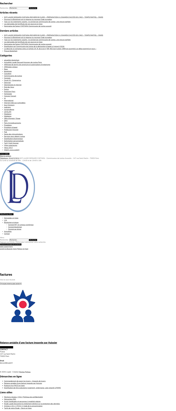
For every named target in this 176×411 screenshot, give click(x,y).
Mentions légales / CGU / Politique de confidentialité (23, 397)
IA (5, 98)
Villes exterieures (10, 145)
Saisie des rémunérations (13, 134)
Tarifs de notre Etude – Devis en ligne (18, 408)
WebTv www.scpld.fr (11, 150)
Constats (7, 78)
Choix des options (6, 347)
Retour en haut (22, 249)
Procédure (8, 125)
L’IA (5, 220)
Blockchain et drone (11, 222)
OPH (6, 121)
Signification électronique (13, 139)
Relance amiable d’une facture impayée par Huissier (23, 383)
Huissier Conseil (10, 96)
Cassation (7, 74)
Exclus (6, 89)
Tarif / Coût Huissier (11, 143)
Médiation (7, 116)
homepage (8, 94)
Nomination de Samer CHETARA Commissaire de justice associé (27, 26)
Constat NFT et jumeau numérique (21, 225)
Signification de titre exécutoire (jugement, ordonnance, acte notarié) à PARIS (32, 388)
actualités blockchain (11, 60)
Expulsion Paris (9, 91)
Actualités (8, 231)
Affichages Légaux (11, 67)
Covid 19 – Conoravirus (12, 80)
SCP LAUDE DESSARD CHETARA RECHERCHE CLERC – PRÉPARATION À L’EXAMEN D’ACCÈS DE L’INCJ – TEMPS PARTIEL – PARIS (53, 17)
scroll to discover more (8, 249)
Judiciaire (7, 107)
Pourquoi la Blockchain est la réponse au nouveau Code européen (28, 19)
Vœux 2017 (8, 148)
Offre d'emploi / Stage (12, 118)
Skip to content (5, 156)
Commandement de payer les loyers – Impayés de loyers (25, 381)
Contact (7, 234)
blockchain (8, 71)
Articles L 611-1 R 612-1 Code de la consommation (23, 406)
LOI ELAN (7, 112)
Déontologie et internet (12, 85)
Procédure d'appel (10, 127)
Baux (6, 69)
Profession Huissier (11, 130)
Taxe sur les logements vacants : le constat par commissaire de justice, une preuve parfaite (37, 22)
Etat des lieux (9, 87)
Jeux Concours (9, 105)
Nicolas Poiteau (25, 372)
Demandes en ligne (11, 218)
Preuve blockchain (10, 51)
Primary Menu (6, 214)
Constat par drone (14, 229)
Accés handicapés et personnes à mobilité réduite (22, 401)
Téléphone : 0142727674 (9, 158)
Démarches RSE (10, 399)
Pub (5, 132)
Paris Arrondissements (12, 123)
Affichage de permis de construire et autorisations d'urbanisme (27, 65)
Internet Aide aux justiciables (14, 103)
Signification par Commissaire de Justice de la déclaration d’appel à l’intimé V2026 (34, 46)
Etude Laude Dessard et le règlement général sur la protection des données (32, 404)
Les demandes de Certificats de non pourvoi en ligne (23, 24)
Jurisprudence (9, 109)
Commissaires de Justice (13, 76)
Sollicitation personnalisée (14, 141)
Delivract (7, 82)
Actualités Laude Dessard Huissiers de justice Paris (23, 62)
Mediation (7, 114)
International (8, 100)
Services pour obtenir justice (14, 136)
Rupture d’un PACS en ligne (14, 385)
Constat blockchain (15, 227)
